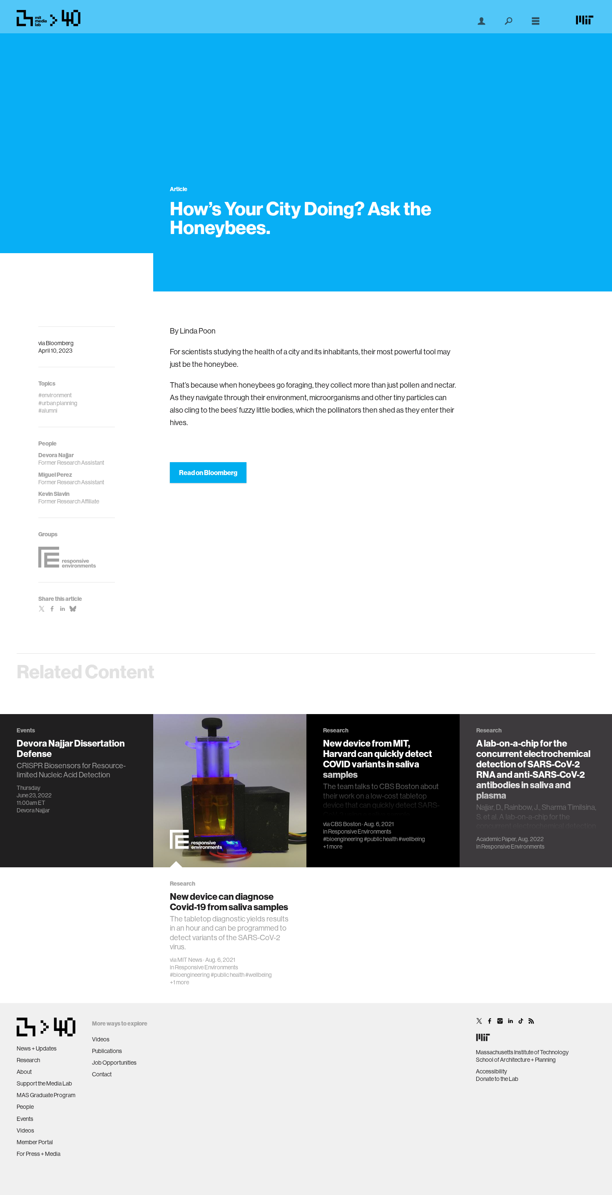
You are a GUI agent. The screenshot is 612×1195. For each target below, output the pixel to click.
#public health (227, 974)
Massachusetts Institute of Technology (522, 1052)
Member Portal (35, 1142)
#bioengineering (190, 974)
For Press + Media (38, 1154)
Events (25, 1119)
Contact (102, 1074)
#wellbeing (258, 974)
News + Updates (37, 1048)
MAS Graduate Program (46, 1095)
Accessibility (491, 1071)
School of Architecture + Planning (516, 1059)
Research (28, 1060)
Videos (25, 1130)
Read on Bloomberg (208, 472)
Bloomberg (60, 343)
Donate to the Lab (497, 1079)
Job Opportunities (114, 1062)
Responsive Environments (206, 967)
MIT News (189, 959)
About (24, 1072)
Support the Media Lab (44, 1083)
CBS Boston (346, 824)
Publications (107, 1051)
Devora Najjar (33, 810)
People (25, 1106)
